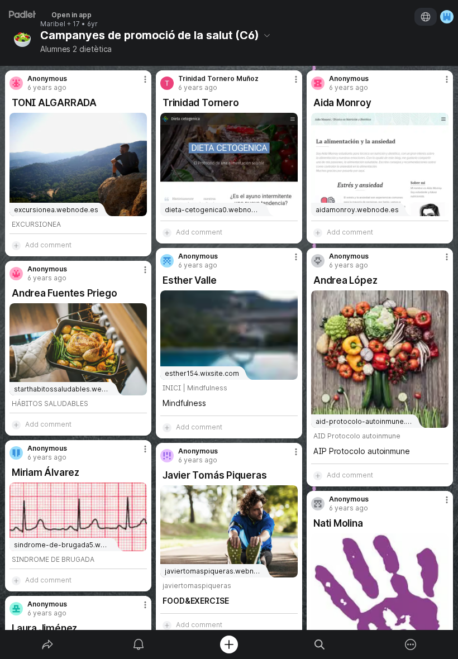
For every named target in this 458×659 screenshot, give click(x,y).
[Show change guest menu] (447, 17)
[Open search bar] (319, 644)
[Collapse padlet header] (267, 35)
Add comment (48, 245)
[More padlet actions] (410, 644)
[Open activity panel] (138, 644)
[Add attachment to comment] (16, 245)
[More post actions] (138, 83)
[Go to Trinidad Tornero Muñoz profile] (167, 83)
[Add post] (229, 644)
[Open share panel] (47, 644)
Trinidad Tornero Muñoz (218, 79)
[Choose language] (425, 17)
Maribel (52, 24)
